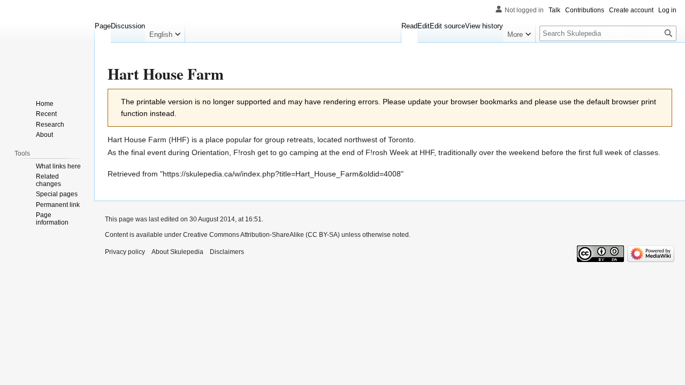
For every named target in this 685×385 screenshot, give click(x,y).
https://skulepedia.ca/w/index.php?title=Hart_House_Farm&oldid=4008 (282, 174)
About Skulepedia (177, 252)
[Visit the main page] (47, 43)
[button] (165, 32)
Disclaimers (227, 252)
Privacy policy (125, 252)
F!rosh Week (387, 152)
